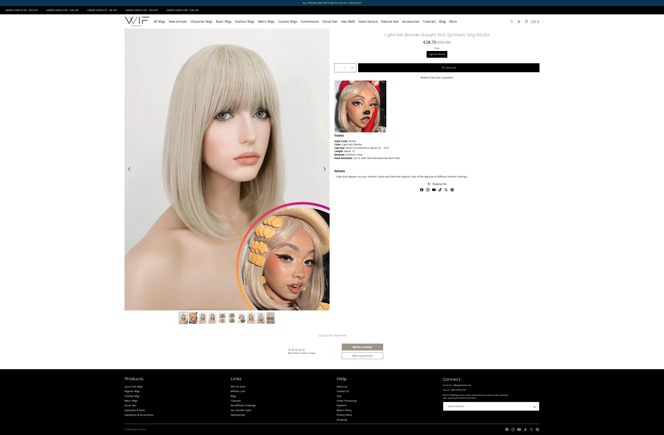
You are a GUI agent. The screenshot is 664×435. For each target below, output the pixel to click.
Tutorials (236, 400)
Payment (342, 405)
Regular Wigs (132, 391)
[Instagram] (428, 190)
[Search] (511, 21)
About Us (342, 386)
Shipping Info (439, 184)
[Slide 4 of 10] (212, 318)
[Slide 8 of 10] (251, 318)
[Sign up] (534, 407)
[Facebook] (422, 190)
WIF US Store (238, 386)
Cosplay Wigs (132, 396)
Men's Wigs (131, 400)
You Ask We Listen (241, 410)
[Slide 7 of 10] (241, 318)
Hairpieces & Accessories (138, 415)
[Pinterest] (452, 190)
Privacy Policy (344, 415)
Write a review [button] (362, 347)
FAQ (339, 396)
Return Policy (344, 410)
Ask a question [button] (362, 356)
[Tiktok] (440, 190)
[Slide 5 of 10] (222, 318)
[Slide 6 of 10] (232, 318)
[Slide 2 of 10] (193, 318)
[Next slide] (326, 169)
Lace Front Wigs (133, 386)
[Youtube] (434, 190)
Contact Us (343, 391)
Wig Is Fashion (139, 429)
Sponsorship (238, 415)
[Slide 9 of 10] (261, 318)
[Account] (519, 21)
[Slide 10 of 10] (270, 318)
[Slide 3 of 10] (203, 318)
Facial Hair (130, 405)
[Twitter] (446, 190)
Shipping (342, 419)
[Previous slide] (128, 169)
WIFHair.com (238, 391)
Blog (233, 396)
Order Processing (347, 400)
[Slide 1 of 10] (183, 318)
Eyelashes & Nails (134, 410)
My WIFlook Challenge (243, 405)
